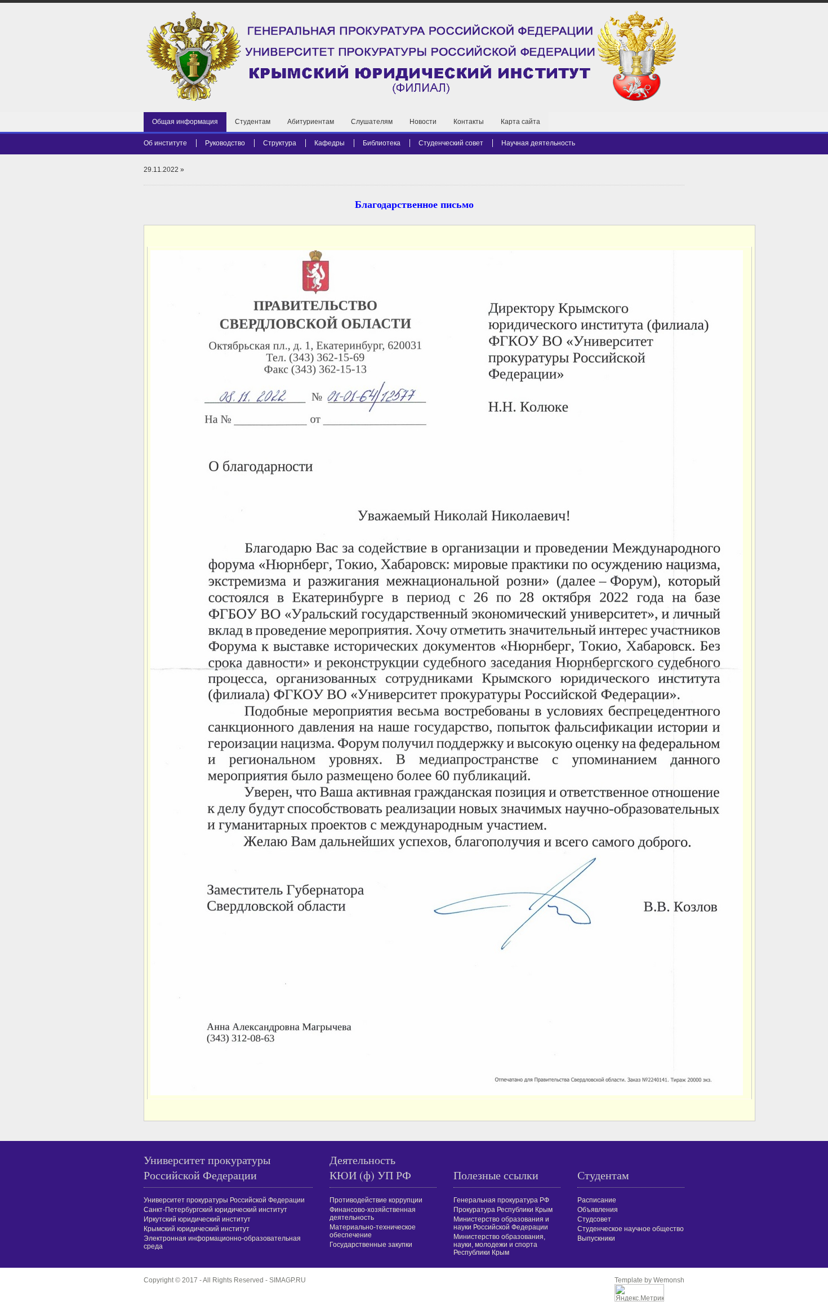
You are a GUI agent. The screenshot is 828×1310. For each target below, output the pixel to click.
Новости (423, 122)
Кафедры (329, 143)
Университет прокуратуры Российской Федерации (224, 1200)
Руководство (225, 143)
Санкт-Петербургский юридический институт (215, 1210)
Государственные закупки (371, 1245)
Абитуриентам (310, 122)
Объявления (597, 1210)
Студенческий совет (451, 143)
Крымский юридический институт (197, 1229)
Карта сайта (520, 122)
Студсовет (594, 1219)
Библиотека (381, 143)
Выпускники (596, 1238)
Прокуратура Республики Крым (503, 1210)
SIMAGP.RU (287, 1280)
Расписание (596, 1200)
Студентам (252, 122)
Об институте (165, 143)
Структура (279, 143)
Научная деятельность (538, 143)
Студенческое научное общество (630, 1229)
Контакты (468, 122)
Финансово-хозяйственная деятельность (373, 1214)
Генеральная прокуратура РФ (501, 1200)
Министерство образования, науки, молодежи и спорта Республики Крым (499, 1244)
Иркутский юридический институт (197, 1219)
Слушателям (372, 122)
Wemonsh (668, 1280)
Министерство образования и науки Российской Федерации (501, 1223)
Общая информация (185, 122)
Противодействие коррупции (376, 1200)
